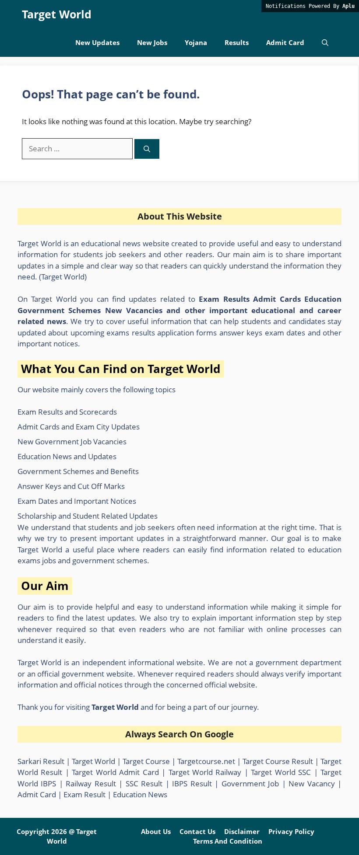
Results (237, 42)
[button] (325, 42)
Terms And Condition (227, 841)
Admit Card (285, 42)
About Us (156, 831)
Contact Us (197, 831)
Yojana (196, 42)
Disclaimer (242, 831)
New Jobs (152, 42)
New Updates (97, 42)
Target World (57, 14)
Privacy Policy (291, 831)
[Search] (146, 149)
